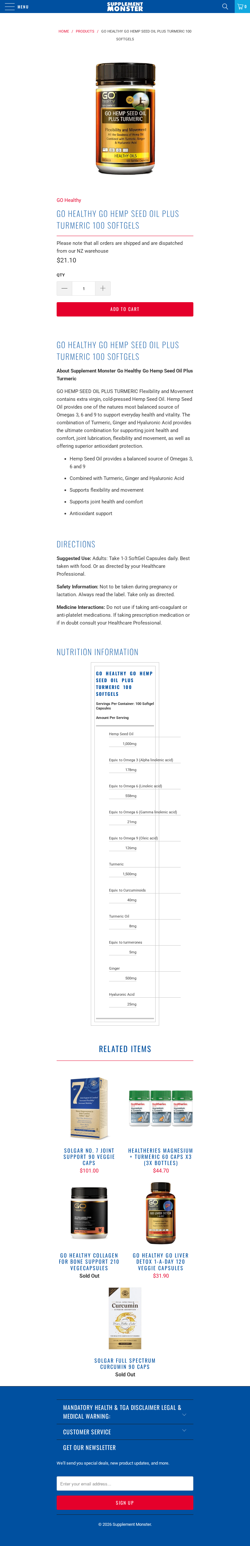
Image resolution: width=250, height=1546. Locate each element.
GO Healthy (69, 200)
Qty (61, 275)
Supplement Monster (132, 1524)
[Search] (227, 6)
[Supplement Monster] (125, 6)
